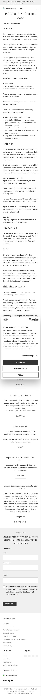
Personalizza (19, 368)
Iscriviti (9, 604)
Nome (5, 553)
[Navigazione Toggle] (35, 8)
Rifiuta (20, 375)
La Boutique (7, 659)
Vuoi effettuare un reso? (11, 630)
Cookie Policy (7, 646)
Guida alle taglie (8, 633)
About (5, 656)
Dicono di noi (7, 662)
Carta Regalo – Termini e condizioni (15, 639)
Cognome (6, 563)
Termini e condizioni (10, 636)
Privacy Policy (11, 594)
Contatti (6, 624)
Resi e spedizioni (8, 627)
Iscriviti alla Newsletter (10, 665)
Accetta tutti (20, 362)
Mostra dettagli (28, 356)
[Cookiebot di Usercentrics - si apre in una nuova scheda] (29, 319)
